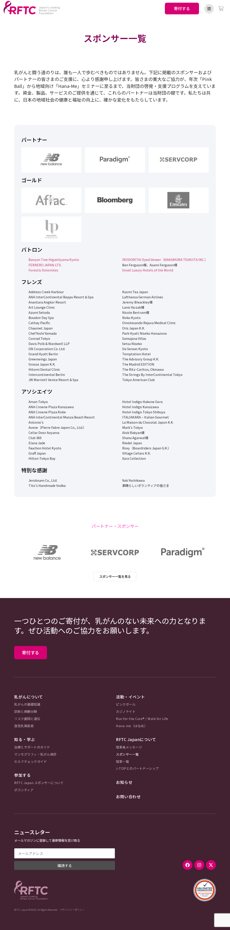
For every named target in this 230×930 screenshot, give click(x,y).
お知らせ (124, 782)
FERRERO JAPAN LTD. (45, 264)
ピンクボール (125, 704)
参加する (22, 775)
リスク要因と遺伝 (27, 719)
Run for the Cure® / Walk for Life (142, 719)
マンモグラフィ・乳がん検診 (35, 754)
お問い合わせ (128, 796)
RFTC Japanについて (136, 739)
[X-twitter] (211, 865)
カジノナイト (125, 711)
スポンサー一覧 (127, 754)
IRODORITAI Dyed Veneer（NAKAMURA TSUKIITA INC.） (165, 259)
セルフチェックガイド (30, 761)
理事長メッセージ (129, 747)
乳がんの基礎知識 (27, 704)
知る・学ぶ (24, 739)
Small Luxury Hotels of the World (147, 270)
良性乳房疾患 (24, 726)
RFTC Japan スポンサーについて (39, 783)
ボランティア (23, 790)
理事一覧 (122, 761)
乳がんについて (28, 697)
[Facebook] (187, 865)
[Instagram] (199, 865)
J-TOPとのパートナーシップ (137, 768)
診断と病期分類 (25, 711)
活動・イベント (130, 697)
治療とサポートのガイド (32, 747)
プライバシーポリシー (72, 909)
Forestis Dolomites (43, 270)
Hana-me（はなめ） (131, 726)
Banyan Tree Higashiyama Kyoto (54, 259)
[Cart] (221, 8)
